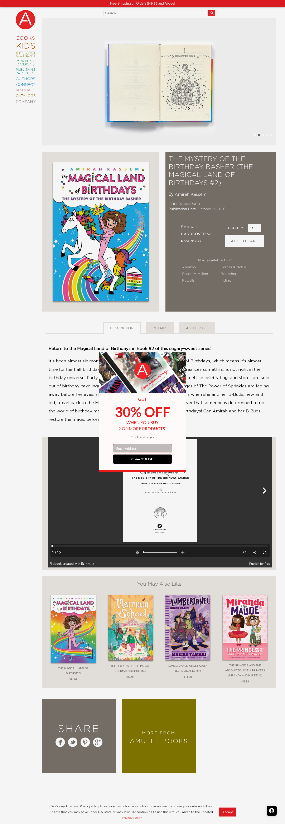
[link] (142, 370)
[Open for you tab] (272, 811)
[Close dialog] (181, 357)
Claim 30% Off (142, 459)
